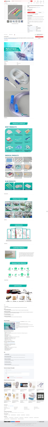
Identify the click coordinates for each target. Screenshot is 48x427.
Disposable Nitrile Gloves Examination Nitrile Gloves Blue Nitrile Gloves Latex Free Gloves (7, 390)
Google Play (8, 421)
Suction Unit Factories (16, 417)
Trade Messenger (13, 421)
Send (8, 377)
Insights (35, 423)
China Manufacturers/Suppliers (19, 423)
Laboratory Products (13, 342)
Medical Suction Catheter (36, 417)
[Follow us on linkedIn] (43, 421)
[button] (38, 1)
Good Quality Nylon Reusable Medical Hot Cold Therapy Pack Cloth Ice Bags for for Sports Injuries (32, 401)
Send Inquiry (31, 12)
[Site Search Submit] (31, 1)
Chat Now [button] (40, 12)
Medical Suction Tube (26, 417)
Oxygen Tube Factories (21, 417)
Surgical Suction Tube (31, 417)
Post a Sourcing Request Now (19, 377)
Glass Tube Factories (6, 417)
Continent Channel (30, 423)
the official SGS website (17, 321)
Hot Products (13, 423)
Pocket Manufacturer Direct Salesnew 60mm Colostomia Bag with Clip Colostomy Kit (31, 390)
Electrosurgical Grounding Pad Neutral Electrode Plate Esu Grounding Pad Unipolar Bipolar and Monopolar (23, 390)
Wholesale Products (24, 423)
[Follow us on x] (40, 421)
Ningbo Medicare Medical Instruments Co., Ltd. (33, 7)
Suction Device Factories (11, 417)
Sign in (43, 1)
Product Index (33, 423)
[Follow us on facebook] (39, 421)
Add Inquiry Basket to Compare (15, 23)
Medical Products (9, 342)
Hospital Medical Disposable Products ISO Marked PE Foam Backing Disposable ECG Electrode (40, 401)
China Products (15, 423)
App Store (5, 421)
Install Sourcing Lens (18, 421)
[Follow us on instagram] (41, 421)
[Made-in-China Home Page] (7, 1)
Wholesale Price (27, 423)
